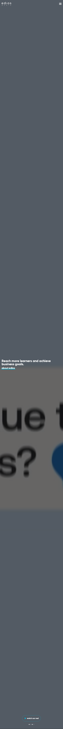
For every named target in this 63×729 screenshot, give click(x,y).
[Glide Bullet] (29, 724)
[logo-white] (6, 4)
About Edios (8, 368)
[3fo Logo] (7, 4)
